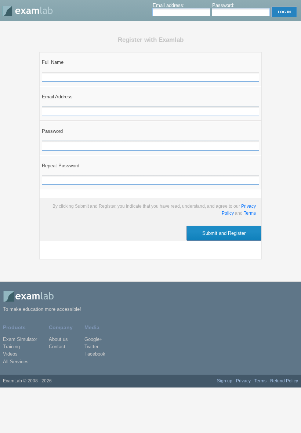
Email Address (57, 96)
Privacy (243, 381)
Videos (10, 354)
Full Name (53, 62)
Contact (57, 346)
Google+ (93, 339)
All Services (16, 361)
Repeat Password (60, 165)
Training (11, 346)
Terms (250, 213)
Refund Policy (284, 381)
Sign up (224, 381)
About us (58, 339)
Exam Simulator (20, 339)
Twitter (91, 346)
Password (52, 131)
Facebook (94, 354)
